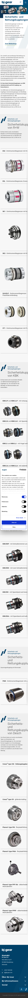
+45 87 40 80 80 (8, 970)
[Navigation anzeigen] (20, 2)
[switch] (24, 501)
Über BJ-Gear (8, 977)
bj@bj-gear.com (8, 972)
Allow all (14, 522)
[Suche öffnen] (25, 2)
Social (4, 985)
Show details (19, 517)
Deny (14, 527)
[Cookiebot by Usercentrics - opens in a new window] (19, 470)
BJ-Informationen (10, 981)
